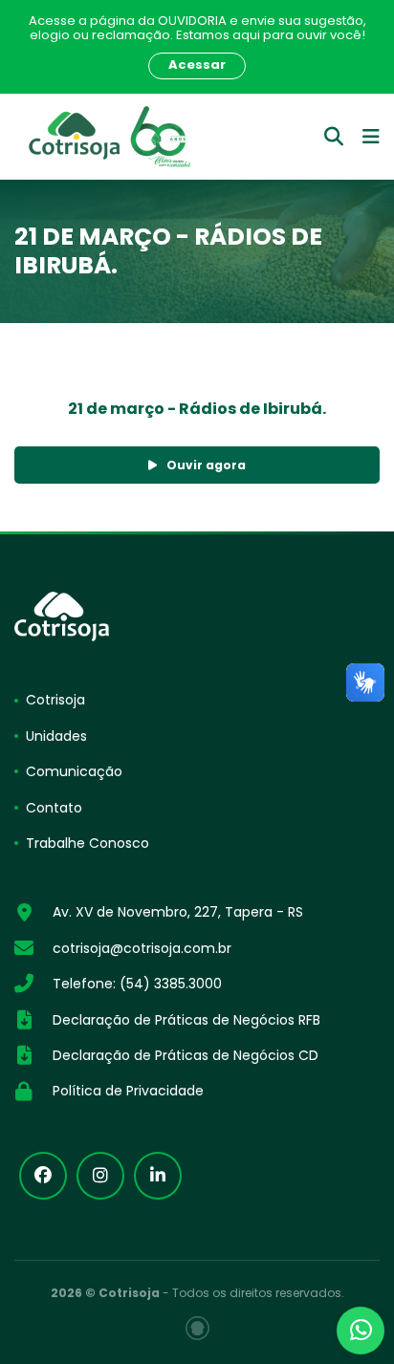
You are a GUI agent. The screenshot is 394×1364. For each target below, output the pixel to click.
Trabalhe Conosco (87, 843)
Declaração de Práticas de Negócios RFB (186, 1019)
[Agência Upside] (197, 1328)
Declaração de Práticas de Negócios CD (185, 1055)
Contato (54, 807)
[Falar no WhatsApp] (360, 1330)
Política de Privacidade (128, 1090)
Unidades (56, 736)
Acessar (197, 64)
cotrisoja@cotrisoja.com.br (142, 948)
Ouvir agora (206, 465)
